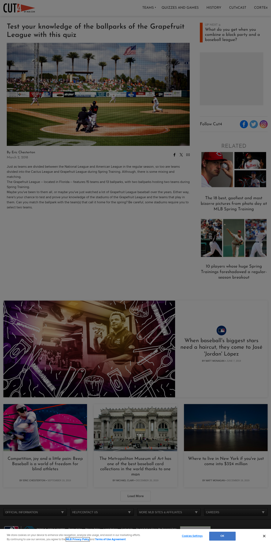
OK (222, 536)
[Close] (264, 536)
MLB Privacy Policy (77, 539)
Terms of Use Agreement (110, 539)
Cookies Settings (192, 536)
